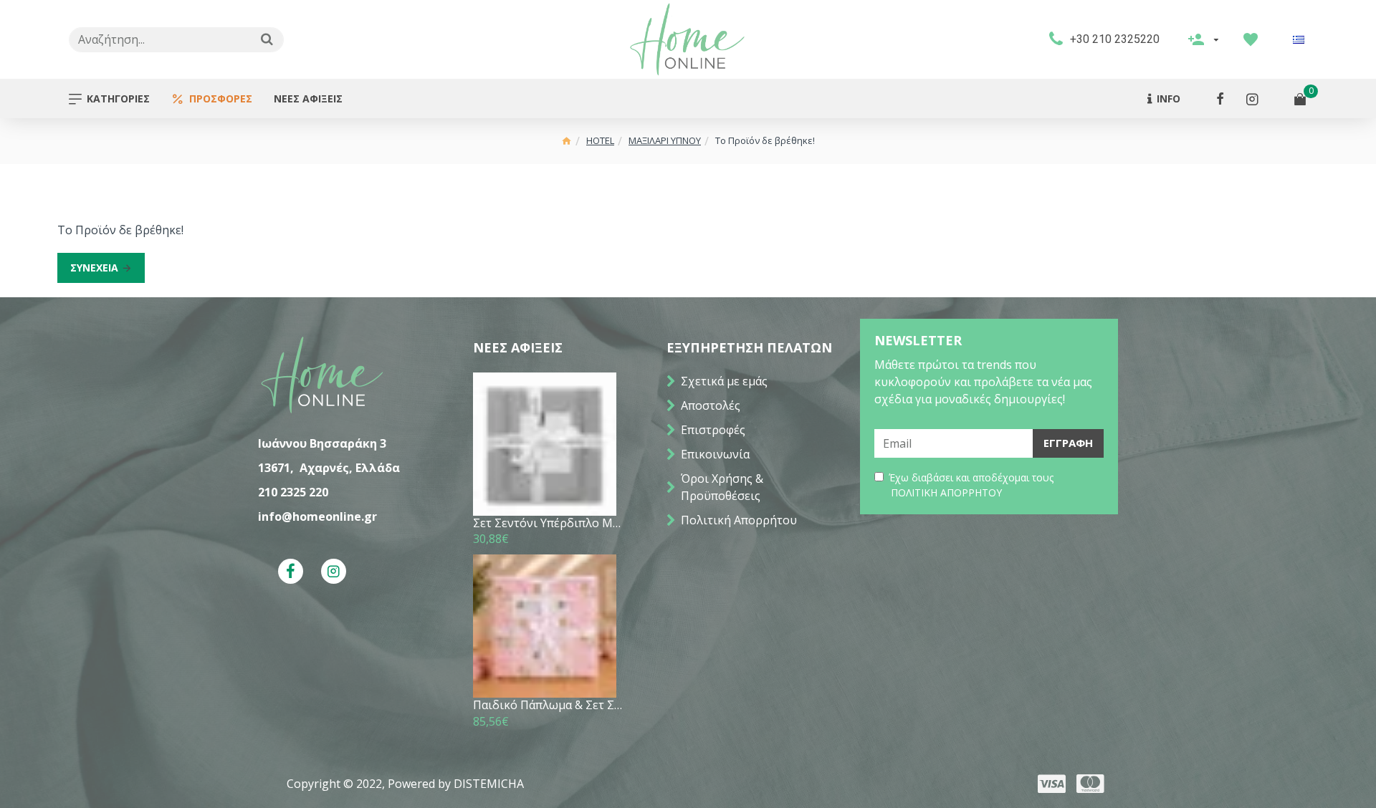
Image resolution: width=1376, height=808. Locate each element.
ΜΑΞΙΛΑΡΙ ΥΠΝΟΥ (665, 140)
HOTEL (600, 140)
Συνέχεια (94, 267)
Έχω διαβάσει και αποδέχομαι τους (971, 485)
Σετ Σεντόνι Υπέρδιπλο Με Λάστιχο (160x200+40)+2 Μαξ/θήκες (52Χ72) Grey (548, 523)
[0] (1300, 99)
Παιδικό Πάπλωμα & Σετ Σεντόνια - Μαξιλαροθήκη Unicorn (548, 705)
